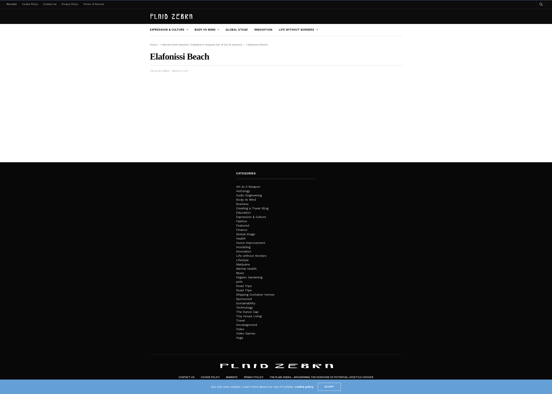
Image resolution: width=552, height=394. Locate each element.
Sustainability (245, 303)
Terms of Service (93, 4)
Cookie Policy (30, 4)
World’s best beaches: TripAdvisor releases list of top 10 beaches (202, 44)
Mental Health (246, 268)
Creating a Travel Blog (252, 208)
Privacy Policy (70, 4)
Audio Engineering (249, 195)
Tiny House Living (249, 316)
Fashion (241, 221)
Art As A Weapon (248, 186)
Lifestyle (242, 260)
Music (240, 272)
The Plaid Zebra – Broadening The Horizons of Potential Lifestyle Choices (321, 377)
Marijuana (243, 264)
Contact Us (49, 4)
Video (240, 329)
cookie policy (304, 386)
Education (243, 212)
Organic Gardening (249, 277)
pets (239, 281)
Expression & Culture (167, 29)
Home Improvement (250, 242)
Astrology (243, 190)
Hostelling (243, 247)
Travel (240, 320)
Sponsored (244, 298)
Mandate (11, 4)
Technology (244, 307)
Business (242, 203)
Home (153, 44)
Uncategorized (246, 324)
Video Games (245, 333)
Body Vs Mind (204, 29)
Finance (241, 229)
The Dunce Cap (247, 311)
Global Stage (237, 29)
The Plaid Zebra (159, 71)
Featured (242, 225)
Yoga (239, 337)
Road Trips (244, 285)
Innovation (263, 29)
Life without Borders (296, 29)
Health (241, 238)
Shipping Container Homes (255, 294)
